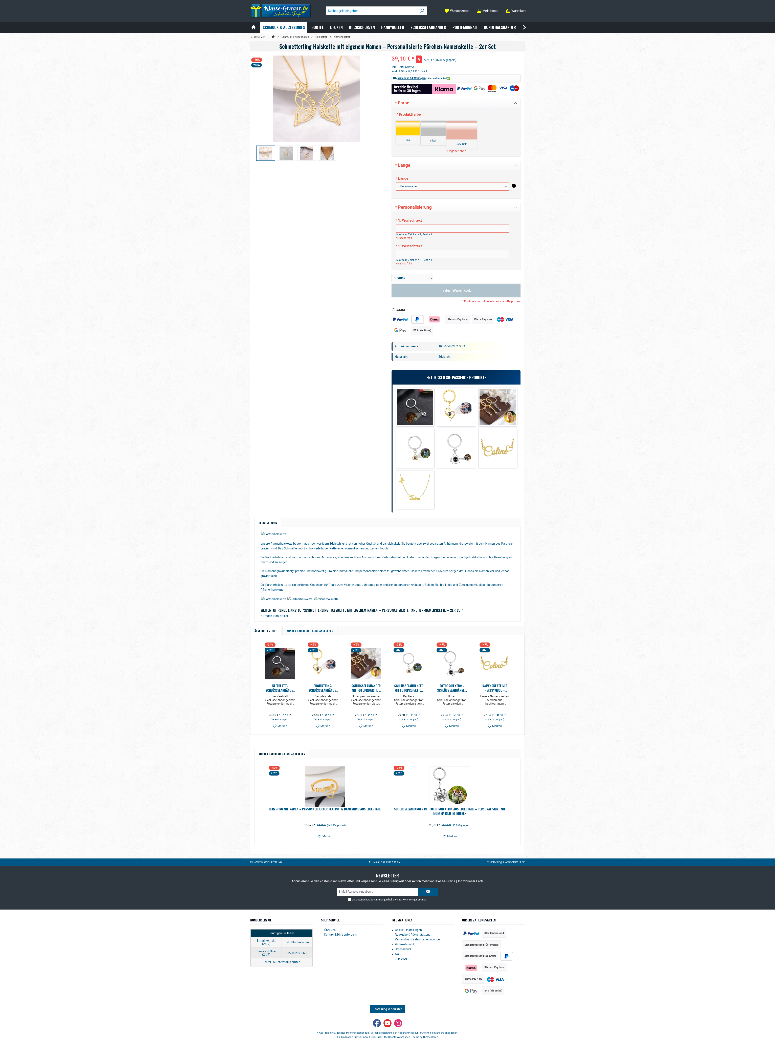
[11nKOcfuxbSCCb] (316, 99)
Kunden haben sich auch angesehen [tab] (310, 631)
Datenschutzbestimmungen (372, 899)
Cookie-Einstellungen (408, 930)
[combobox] (372, 10)
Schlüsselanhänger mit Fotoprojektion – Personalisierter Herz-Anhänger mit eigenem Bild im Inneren (408, 688)
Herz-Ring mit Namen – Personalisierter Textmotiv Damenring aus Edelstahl (325, 809)
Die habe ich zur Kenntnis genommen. (389, 899)
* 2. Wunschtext (409, 246)
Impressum (402, 958)
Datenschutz (403, 949)
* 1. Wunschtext (409, 220)
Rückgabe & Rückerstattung (412, 934)
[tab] (267, 522)
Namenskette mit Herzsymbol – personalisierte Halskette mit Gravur (494, 688)
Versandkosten (379, 1032)
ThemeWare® (431, 1037)
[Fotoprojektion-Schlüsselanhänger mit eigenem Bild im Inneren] (456, 448)
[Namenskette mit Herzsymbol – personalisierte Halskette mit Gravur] (497, 448)
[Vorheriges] (260, 686)
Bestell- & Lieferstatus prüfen (281, 962)
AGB (398, 954)
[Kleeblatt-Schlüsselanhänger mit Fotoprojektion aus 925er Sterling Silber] (415, 407)
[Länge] (513, 185)
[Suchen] (422, 10)
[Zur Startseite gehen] (280, 11)
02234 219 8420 (297, 953)
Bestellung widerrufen (387, 1009)
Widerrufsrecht (404, 944)
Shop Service (330, 920)
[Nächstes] (515, 686)
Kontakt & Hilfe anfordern (340, 934)
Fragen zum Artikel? (275, 616)
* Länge (402, 178)
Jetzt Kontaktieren (297, 942)
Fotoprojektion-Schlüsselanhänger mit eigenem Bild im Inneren (451, 688)
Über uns (330, 930)
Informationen (402, 920)
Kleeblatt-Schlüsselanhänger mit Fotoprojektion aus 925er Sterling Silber (280, 688)
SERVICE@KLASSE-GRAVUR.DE (507, 862)
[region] (317, 108)
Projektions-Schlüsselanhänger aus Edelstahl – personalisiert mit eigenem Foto (323, 688)
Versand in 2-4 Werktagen (412, 78)
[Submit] (428, 892)
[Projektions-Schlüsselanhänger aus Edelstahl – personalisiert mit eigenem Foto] (456, 407)
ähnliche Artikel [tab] (265, 631)
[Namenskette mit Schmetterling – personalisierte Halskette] (415, 490)
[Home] (253, 27)
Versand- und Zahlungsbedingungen (418, 939)
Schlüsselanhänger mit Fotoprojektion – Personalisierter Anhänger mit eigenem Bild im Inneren (366, 688)
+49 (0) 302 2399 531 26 (386, 862)
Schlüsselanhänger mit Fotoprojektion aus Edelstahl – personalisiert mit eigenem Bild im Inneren (450, 811)
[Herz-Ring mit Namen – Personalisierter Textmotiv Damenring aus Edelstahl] (325, 786)
